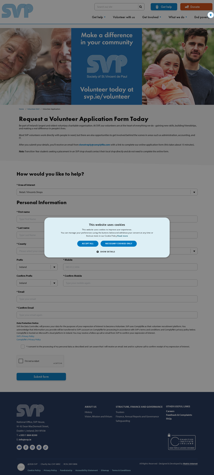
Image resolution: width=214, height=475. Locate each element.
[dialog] (107, 237)
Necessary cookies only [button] (118, 243)
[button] (210, 15)
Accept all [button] (88, 243)
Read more (122, 236)
